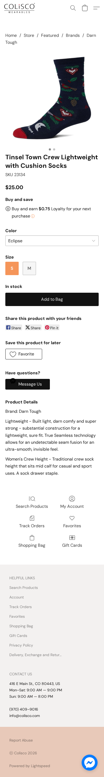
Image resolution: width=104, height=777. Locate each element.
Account (16, 597)
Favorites (72, 526)
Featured (50, 35)
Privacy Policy (21, 645)
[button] (20, 8)
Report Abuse (21, 740)
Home (11, 35)
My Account (72, 506)
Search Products (32, 506)
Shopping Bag (31, 545)
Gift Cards (72, 545)
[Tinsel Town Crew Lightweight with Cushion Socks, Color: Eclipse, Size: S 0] (52, 98)
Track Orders (32, 526)
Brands (73, 35)
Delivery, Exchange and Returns (36, 654)
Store (29, 35)
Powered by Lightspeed (29, 765)
